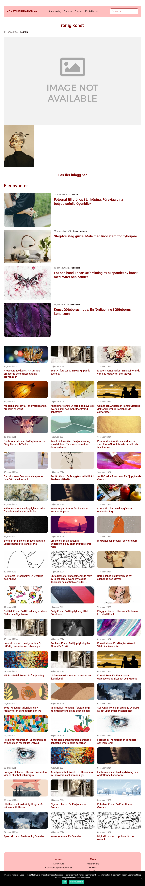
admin (24, 32)
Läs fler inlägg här (72, 175)
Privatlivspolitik (76, 882)
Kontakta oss (91, 11)
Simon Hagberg (80, 231)
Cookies (78, 11)
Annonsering (55, 11)
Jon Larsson (74, 268)
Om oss (68, 11)
